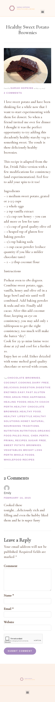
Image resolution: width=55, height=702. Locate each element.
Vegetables (13, 450)
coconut (10, 382)
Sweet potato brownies (22, 445)
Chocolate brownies (24, 378)
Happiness (38, 397)
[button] (42, 12)
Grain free (20, 397)
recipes (21, 440)
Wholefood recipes (19, 459)
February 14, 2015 (17, 498)
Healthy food (30, 411)
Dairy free (40, 382)
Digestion (27, 387)
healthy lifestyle (18, 416)
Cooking (24, 382)
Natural (37, 421)
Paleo (17, 435)
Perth (44, 435)
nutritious (28, 431)
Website (9, 622)
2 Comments (13, 93)
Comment (10, 566)
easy (21, 392)
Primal (9, 440)
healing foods (15, 402)
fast (29, 392)
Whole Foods (24, 455)
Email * (9, 609)
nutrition (11, 431)
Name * (9, 595)
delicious (11, 387)
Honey (25, 421)
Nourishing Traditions (21, 426)
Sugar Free (37, 440)
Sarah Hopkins (22, 88)
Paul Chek (30, 435)
